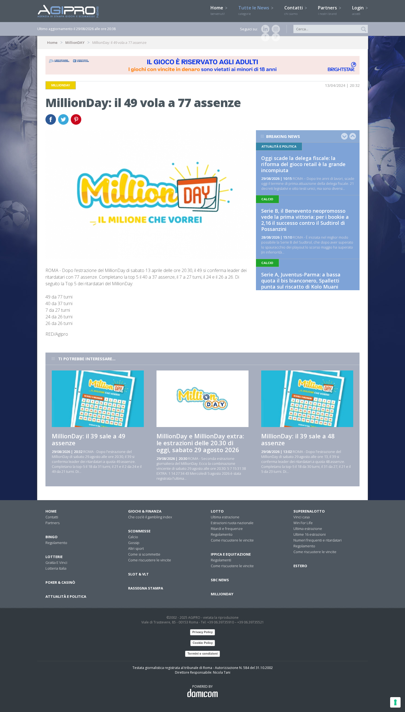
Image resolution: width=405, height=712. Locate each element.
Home (217, 10)
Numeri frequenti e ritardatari (317, 540)
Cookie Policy (203, 643)
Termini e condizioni (202, 653)
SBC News (220, 579)
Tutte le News (254, 10)
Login (358, 10)
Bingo (51, 536)
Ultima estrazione (225, 516)
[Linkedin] (264, 29)
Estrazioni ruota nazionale (232, 522)
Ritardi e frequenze (227, 528)
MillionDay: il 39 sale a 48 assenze (298, 439)
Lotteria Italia (55, 568)
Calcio (133, 536)
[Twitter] (274, 37)
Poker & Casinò (60, 582)
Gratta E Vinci (56, 562)
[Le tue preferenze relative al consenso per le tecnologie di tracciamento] (395, 702)
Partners (328, 10)
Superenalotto (309, 511)
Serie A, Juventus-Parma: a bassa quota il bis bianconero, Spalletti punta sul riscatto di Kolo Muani (301, 280)
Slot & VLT (138, 574)
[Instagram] (274, 29)
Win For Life (303, 522)
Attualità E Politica (65, 596)
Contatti (294, 10)
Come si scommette (144, 554)
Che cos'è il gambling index (150, 516)
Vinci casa (301, 516)
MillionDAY (75, 42)
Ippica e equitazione (231, 554)
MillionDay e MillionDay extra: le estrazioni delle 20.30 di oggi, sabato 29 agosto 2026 (200, 443)
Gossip (133, 542)
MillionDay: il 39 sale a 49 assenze (88, 439)
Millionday (222, 593)
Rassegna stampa (145, 588)
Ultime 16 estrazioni (309, 534)
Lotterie (54, 556)
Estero (300, 565)
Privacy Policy (202, 632)
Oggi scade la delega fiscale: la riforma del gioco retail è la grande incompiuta (303, 164)
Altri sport (136, 548)
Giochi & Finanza (144, 511)
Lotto (217, 511)
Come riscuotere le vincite (149, 560)
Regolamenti (221, 560)
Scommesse (139, 531)
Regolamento (56, 542)
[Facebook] (264, 37)
